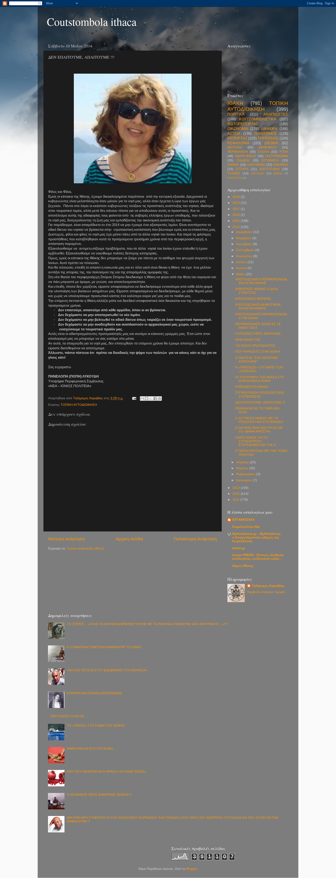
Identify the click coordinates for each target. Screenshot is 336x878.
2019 (236, 203)
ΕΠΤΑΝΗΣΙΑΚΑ (243, 519)
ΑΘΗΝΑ (233, 164)
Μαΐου (241, 274)
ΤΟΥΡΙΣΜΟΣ (268, 138)
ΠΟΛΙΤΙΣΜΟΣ (265, 133)
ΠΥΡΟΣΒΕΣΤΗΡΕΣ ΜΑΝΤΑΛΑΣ (258, 333)
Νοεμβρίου (244, 238)
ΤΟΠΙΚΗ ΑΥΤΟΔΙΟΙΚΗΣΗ (79, 405)
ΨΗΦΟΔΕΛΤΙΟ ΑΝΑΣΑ (251, 386)
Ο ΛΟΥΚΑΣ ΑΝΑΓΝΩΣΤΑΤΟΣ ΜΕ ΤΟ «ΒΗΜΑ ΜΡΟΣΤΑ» (259, 429)
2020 (236, 197)
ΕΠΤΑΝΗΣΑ (270, 160)
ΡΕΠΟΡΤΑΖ (237, 138)
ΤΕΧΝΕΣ (233, 173)
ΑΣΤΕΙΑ (233, 133)
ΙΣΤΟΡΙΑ (242, 169)
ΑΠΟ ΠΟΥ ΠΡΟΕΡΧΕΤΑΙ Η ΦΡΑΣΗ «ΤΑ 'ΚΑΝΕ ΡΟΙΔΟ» (106, 771)
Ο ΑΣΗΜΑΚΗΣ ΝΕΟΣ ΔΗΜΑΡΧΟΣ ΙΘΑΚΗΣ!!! (99, 794)
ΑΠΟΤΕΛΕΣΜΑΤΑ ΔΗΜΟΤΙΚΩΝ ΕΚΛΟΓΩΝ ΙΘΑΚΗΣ (257, 306)
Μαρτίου (242, 468)
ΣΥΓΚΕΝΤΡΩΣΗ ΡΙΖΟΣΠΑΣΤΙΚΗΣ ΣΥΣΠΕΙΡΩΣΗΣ (260, 394)
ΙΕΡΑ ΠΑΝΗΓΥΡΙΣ (248, 340)
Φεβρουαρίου (246, 474)
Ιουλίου (242, 262)
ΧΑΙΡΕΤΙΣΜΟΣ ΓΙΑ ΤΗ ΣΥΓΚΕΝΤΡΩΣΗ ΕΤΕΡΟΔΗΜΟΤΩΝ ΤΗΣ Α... (256, 441)
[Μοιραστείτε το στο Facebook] (155, 398)
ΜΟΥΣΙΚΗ (234, 147)
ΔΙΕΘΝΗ (271, 143)
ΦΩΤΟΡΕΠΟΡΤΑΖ (242, 124)
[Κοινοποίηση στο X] (151, 398)
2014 (236, 227)
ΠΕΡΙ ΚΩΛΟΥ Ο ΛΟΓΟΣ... (68, 716)
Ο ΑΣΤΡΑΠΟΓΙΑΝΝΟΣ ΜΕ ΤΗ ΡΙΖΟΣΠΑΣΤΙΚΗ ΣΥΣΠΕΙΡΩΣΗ (259, 420)
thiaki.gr (238, 548)
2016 (236, 215)
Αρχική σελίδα (129, 538)
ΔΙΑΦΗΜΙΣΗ (268, 147)
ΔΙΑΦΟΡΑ (269, 129)
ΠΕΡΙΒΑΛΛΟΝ (237, 151)
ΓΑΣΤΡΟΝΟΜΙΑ (276, 156)
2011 (236, 499)
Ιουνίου (242, 268)
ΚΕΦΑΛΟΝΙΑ (238, 143)
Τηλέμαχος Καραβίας (268, 586)
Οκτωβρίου (244, 244)
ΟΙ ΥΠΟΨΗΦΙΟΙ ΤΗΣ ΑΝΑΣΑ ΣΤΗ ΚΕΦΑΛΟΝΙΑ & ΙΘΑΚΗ (259, 379)
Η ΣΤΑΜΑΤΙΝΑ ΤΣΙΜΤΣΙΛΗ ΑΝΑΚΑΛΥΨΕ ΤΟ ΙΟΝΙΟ (104, 647)
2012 (236, 493)
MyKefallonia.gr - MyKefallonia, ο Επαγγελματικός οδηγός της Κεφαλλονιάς (256, 537)
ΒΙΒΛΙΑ (278, 173)
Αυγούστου (244, 256)
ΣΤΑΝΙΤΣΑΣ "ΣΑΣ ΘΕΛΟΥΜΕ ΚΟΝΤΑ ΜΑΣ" (256, 359)
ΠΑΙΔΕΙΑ (243, 160)
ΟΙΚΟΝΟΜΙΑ (237, 129)
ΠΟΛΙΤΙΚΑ (236, 114)
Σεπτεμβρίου (245, 250)
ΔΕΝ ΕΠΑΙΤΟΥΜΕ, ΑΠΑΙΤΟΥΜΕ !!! (260, 402)
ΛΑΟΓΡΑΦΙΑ (256, 164)
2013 (236, 488)
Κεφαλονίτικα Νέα (246, 526)
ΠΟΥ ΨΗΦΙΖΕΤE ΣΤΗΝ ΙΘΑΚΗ (257, 351)
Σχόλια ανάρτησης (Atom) (85, 548)
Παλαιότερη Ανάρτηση (195, 538)
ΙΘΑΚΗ (235, 103)
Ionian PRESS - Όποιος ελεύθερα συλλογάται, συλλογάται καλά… (258, 556)
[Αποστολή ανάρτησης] (134, 398)
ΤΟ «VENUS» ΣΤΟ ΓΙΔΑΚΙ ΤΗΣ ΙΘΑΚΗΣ (96, 725)
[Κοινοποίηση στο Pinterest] (159, 398)
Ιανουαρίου (244, 480)
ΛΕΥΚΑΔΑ (257, 173)
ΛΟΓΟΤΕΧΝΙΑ (269, 169)
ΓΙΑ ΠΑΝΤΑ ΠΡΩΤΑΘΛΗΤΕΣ (255, 345)
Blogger (191, 868)
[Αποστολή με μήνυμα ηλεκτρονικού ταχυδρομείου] (142, 398)
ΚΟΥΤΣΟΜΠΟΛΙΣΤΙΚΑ (257, 119)
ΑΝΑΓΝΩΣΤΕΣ (275, 114)
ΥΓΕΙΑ (283, 151)
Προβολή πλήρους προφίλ (266, 592)
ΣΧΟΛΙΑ (263, 151)
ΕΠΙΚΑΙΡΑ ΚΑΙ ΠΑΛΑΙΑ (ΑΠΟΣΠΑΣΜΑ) (94, 693)
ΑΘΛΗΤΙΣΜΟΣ (245, 156)
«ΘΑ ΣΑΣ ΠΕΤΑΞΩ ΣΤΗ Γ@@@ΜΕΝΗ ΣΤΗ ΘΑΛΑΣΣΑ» (107, 670)
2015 (236, 221)
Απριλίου (243, 462)
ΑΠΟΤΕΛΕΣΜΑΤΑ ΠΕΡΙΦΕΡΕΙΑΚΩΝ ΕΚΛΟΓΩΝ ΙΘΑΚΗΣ (261, 281)
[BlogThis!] (146, 398)
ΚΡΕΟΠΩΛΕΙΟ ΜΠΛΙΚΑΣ (253, 298)
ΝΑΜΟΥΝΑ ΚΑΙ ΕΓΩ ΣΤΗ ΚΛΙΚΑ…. (92, 748)
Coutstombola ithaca (91, 21)
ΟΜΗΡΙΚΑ (280, 164)
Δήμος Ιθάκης (242, 565)
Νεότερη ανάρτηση (66, 538)
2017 (236, 209)
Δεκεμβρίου (244, 232)
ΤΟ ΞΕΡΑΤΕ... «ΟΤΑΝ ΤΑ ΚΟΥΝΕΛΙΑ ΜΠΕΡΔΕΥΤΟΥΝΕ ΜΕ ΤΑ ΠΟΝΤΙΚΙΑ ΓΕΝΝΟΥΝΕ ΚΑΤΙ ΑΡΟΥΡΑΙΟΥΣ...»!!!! (147, 624)
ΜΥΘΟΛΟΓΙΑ (234, 177)
